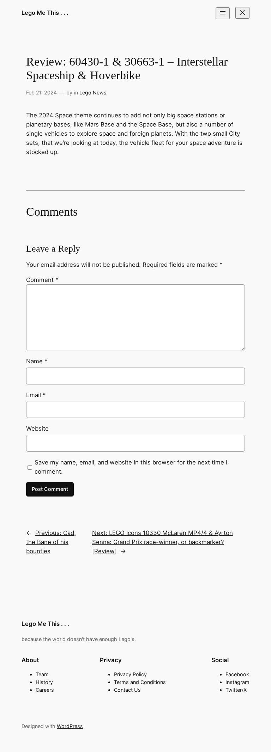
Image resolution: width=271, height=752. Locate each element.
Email (36, 395)
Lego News (93, 92)
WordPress (70, 726)
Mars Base (99, 124)
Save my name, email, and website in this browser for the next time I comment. (131, 467)
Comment (42, 279)
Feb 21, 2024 (41, 92)
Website (37, 428)
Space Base (155, 124)
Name (36, 361)
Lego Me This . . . (45, 12)
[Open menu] (223, 13)
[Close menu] (242, 13)
